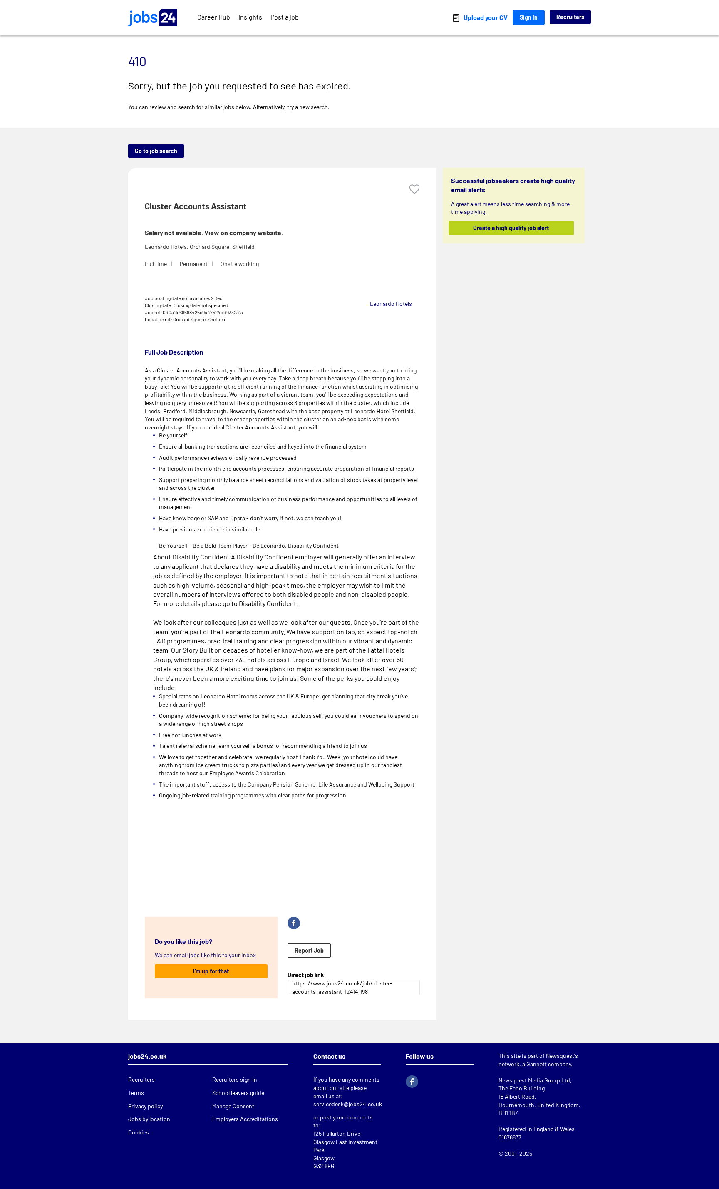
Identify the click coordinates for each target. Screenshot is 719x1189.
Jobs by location (149, 1118)
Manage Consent (233, 1106)
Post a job (284, 17)
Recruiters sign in (234, 1079)
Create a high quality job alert (511, 227)
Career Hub (213, 17)
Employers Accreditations (245, 1118)
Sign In (529, 17)
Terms (136, 1092)
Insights (250, 17)
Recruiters (570, 16)
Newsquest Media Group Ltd (534, 1080)
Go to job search (156, 150)
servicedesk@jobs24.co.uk (347, 1103)
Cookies (138, 1132)
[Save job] (414, 189)
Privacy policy (145, 1106)
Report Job (309, 950)
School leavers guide (238, 1092)
